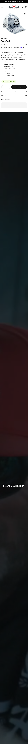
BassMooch (4, 38)
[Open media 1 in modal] (24, 13)
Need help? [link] (24, 95)
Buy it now (14, 91)
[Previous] (1, 1)
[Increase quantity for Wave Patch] (8, 87)
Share (4, 95)
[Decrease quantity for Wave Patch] (2, 87)
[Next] (26, 1)
